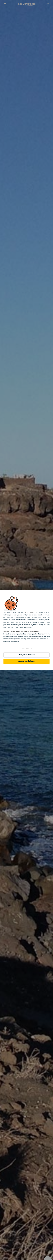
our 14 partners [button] (29, 612)
